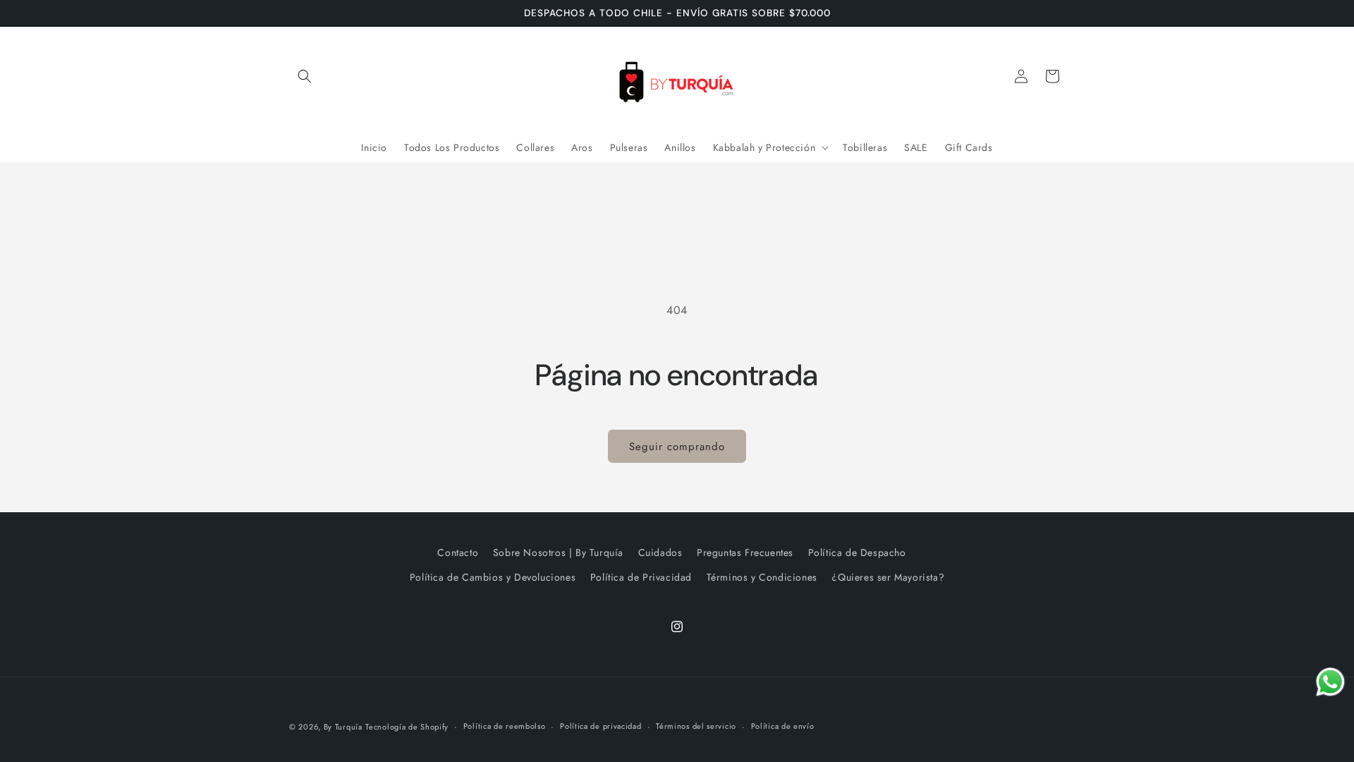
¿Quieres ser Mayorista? (887, 577)
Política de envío (783, 726)
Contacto (457, 552)
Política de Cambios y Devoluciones (492, 577)
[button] (304, 76)
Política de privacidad (600, 726)
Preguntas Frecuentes (745, 552)
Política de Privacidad (641, 577)
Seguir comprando (677, 446)
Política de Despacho (857, 552)
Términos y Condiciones (762, 577)
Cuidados (660, 552)
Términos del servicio (696, 726)
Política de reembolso (504, 726)
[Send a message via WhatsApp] (1330, 681)
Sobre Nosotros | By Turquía (558, 552)
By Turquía (343, 726)
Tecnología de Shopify (407, 726)
